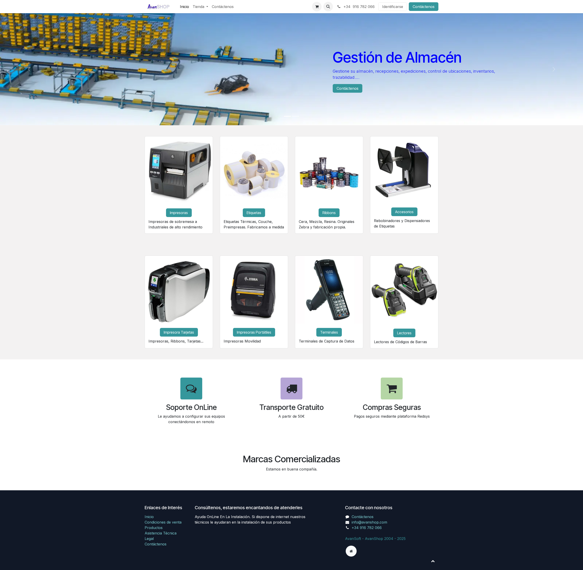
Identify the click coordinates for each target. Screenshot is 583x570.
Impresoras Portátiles (254, 332)
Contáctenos (424, 6)
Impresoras (179, 212)
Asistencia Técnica (160, 555)
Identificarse (392, 6)
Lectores (404, 333)
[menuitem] (184, 6)
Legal (149, 561)
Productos (154, 550)
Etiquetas (254, 212)
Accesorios (404, 212)
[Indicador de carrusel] (287, 116)
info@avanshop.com (369, 544)
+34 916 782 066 (358, 6)
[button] (328, 6)
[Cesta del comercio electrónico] (317, 6)
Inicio (149, 539)
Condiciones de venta (163, 544)
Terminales (329, 332)
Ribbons (329, 212)
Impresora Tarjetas (179, 332)
